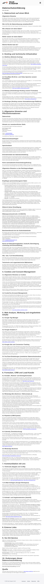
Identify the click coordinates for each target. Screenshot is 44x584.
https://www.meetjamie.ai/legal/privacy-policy (14, 516)
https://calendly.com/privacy (7, 446)
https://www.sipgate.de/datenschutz (16, 480)
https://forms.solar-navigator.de (28, 381)
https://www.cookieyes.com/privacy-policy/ (19, 309)
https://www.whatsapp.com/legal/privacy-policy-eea (11, 455)
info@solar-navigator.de (9, 134)
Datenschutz (33, 581)
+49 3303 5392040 (8, 133)
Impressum (24, 581)
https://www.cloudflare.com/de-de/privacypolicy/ (20, 88)
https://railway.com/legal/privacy (30, 98)
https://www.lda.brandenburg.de (8, 241)
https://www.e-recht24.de (28, 571)
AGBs (38, 581)
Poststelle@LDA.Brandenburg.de (11, 239)
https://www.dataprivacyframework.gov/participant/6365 (12, 73)
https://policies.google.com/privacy (8, 341)
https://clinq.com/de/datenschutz (29, 480)
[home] (10, 2)
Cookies (28, 581)
